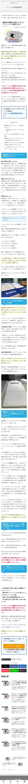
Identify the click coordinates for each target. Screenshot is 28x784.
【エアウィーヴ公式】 (14, 646)
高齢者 (14, 659)
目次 (12, 122)
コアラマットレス (6, 659)
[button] (22, 670)
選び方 (19, 659)
